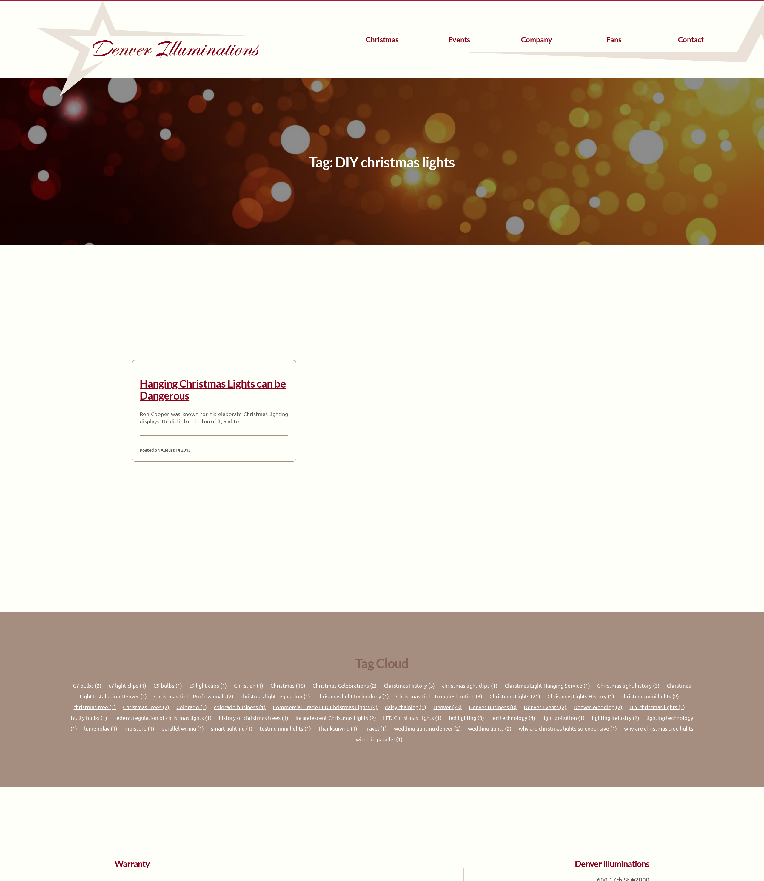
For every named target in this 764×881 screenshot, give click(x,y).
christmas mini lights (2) (650, 696)
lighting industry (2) (615, 717)
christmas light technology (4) (353, 696)
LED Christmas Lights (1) (412, 717)
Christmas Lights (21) (514, 696)
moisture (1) (139, 728)
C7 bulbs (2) (87, 685)
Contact (691, 39)
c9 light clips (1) (208, 685)
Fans (613, 39)
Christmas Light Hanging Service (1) (547, 685)
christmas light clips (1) (469, 685)
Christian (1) (248, 685)
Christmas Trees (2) (146, 707)
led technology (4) (513, 717)
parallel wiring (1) (182, 728)
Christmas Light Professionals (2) (193, 696)
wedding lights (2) (490, 728)
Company (536, 39)
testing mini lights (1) (285, 728)
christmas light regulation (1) (275, 696)
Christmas (382, 39)
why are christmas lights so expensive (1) (568, 728)
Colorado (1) (191, 707)
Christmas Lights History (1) (580, 696)
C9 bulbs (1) (167, 685)
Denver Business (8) (493, 707)
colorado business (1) (240, 707)
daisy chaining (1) (405, 707)
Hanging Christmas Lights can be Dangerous (213, 389)
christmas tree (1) (94, 707)
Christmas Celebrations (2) (344, 685)
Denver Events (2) (545, 707)
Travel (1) (375, 728)
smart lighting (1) (231, 728)
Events (459, 39)
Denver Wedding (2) (598, 707)
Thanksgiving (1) (337, 728)
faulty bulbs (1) (89, 717)
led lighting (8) (466, 717)
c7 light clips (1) (127, 685)
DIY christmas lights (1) (657, 707)
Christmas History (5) (409, 685)
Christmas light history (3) (628, 685)
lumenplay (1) (100, 728)
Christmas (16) (287, 685)
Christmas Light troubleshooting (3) (439, 696)
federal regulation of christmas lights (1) (163, 717)
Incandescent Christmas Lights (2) (335, 717)
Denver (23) (447, 707)
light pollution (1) (563, 717)
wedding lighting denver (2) (427, 728)
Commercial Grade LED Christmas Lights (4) (325, 707)
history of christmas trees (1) (253, 717)
